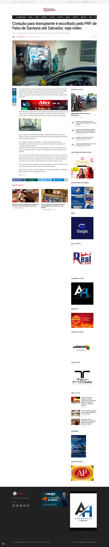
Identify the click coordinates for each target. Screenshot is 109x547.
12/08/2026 (54, 209)
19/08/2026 (25, 207)
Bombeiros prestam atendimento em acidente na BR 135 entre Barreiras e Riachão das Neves (86, 123)
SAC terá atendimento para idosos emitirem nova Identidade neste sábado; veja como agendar (53, 206)
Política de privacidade (30, 2)
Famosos (83, 17)
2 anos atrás (29, 36)
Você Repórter (21, 2)
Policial (52, 17)
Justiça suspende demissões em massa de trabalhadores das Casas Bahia (89, 412)
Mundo (68, 17)
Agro (90, 17)
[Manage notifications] (3, 544)
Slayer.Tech (48, 542)
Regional (44, 17)
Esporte (75, 17)
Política (60, 17)
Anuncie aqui (15, 2)
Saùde (39, 36)
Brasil (30, 17)
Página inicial (22, 17)
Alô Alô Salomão (21, 36)
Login (95, 2)
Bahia (37, 17)
